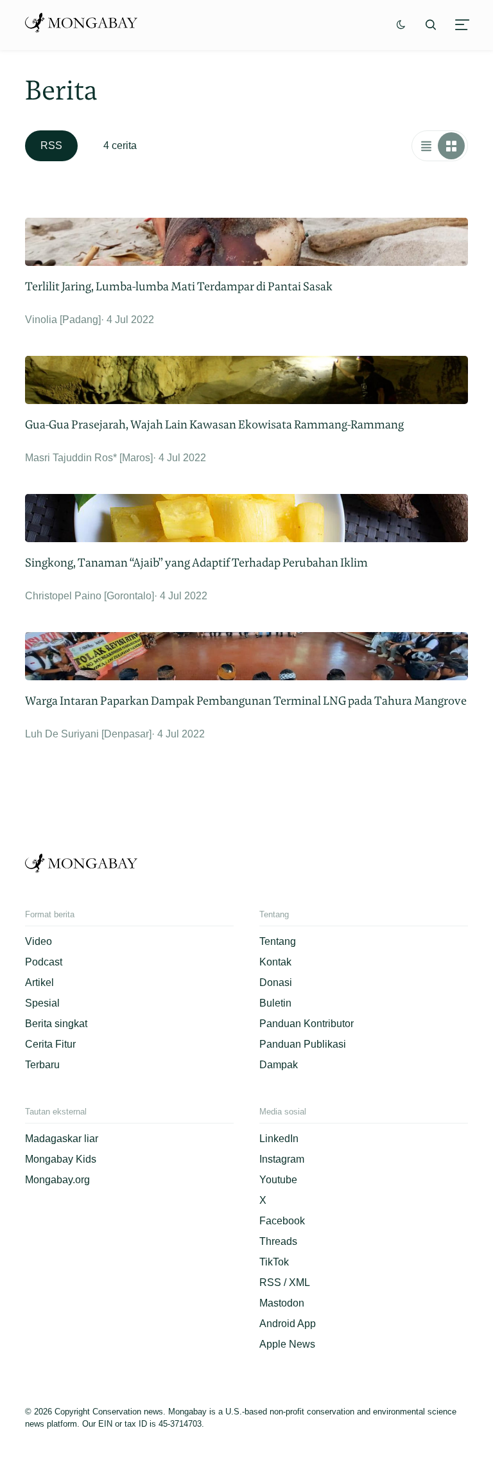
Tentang (277, 941)
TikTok (274, 1261)
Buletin (275, 1003)
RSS (51, 145)
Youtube (278, 1179)
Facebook (282, 1220)
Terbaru (42, 1064)
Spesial (42, 1003)
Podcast (43, 961)
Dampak (278, 1064)
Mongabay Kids (60, 1159)
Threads (278, 1241)
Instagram (281, 1159)
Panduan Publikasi (302, 1044)
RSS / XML (284, 1282)
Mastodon (281, 1303)
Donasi (275, 982)
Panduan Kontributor (306, 1023)
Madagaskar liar (61, 1138)
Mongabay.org (57, 1179)
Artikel (39, 982)
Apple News (287, 1344)
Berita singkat (56, 1023)
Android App (287, 1323)
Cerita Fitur (50, 1044)
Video (38, 941)
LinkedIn (278, 1138)
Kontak (275, 961)
